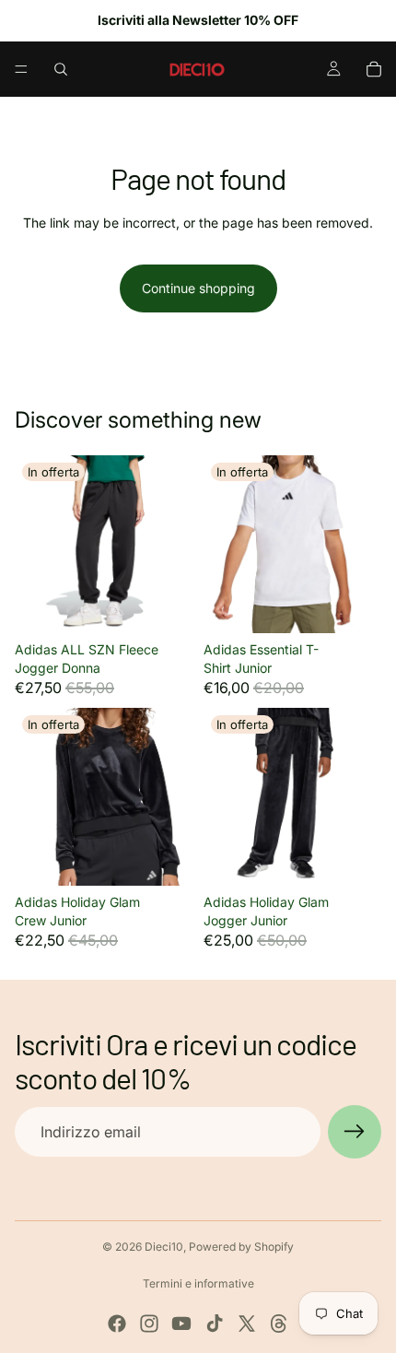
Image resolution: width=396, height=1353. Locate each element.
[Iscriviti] (354, 1132)
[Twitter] (247, 1323)
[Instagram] (149, 1323)
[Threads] (279, 1323)
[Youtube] (181, 1323)
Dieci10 (164, 1246)
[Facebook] (117, 1323)
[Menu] (21, 69)
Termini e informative (198, 1283)
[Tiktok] (215, 1323)
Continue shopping (198, 288)
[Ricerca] (61, 69)
